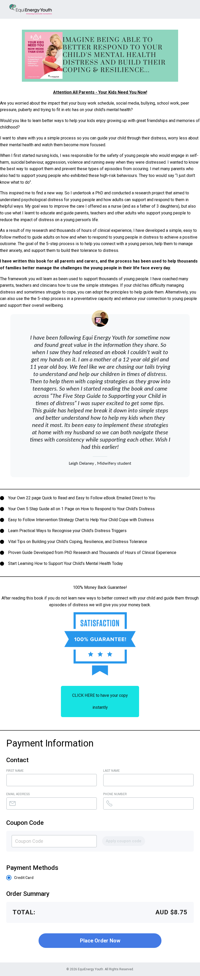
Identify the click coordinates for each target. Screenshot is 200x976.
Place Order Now (100, 940)
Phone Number (115, 794)
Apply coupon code (123, 841)
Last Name (111, 770)
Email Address (18, 794)
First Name (15, 770)
